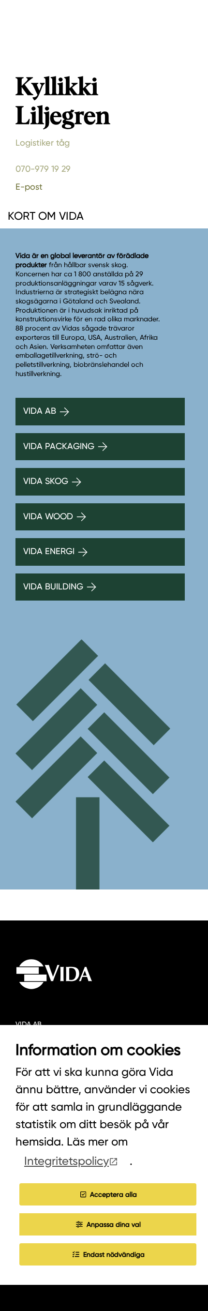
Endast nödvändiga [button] (114, 1254)
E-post (29, 186)
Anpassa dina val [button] (114, 1224)
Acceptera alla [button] (113, 1194)
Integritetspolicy (66, 1161)
